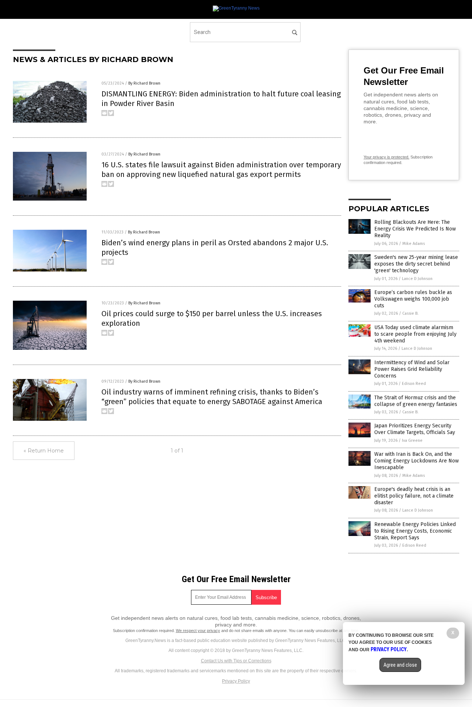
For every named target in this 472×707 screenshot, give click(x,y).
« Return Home (44, 450)
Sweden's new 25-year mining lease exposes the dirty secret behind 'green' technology (416, 264)
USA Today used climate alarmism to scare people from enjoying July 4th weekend (415, 334)
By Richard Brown (144, 83)
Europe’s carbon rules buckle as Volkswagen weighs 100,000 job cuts (413, 299)
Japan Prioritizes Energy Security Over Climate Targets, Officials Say (414, 429)
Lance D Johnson (417, 278)
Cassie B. (410, 313)
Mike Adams (413, 243)
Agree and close (400, 665)
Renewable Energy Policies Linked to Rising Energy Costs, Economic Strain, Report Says (415, 531)
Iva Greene (412, 440)
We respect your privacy (198, 630)
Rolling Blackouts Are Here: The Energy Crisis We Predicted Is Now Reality (415, 229)
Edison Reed (414, 383)
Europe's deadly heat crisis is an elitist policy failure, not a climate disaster (414, 496)
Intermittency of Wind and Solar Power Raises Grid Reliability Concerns (412, 369)
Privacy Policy (236, 681)
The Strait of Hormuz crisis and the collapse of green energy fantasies (415, 401)
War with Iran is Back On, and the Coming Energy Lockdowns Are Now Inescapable (416, 461)
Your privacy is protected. (386, 157)
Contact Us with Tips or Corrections (236, 660)
